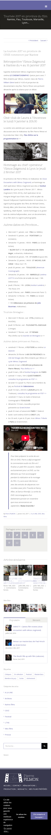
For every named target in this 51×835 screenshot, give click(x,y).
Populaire (14, 622)
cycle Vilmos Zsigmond (17, 361)
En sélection (18, 676)
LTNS (7, 725)
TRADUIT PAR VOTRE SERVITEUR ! (26, 580)
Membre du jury (10, 680)
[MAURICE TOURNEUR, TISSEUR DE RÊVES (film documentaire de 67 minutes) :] (16, 610)
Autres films (10, 706)
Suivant (43, 40)
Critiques (8, 676)
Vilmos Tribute (41, 418)
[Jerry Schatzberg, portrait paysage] (25, 610)
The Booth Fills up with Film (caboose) (28, 658)
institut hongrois (31, 372)
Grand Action (25, 407)
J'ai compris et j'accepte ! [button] (39, 815)
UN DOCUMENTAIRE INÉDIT (14, 580)
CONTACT (17, 787)
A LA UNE (34, 514)
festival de (24, 386)
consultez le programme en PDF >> (22, 379)
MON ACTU (22, 791)
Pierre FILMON (10, 514)
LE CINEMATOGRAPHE (19, 75)
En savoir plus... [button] (8, 829)
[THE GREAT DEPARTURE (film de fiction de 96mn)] (8, 610)
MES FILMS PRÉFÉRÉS (38, 791)
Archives (8, 700)
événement (31, 680)
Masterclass (39, 676)
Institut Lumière (37, 285)
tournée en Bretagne (31, 335)
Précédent (34, 40)
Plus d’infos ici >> (27, 368)
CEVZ (39, 514)
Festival (29, 676)
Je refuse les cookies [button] (21, 815)
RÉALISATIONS (29, 787)
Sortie (21, 680)
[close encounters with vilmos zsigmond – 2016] (42, 610)
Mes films (9, 731)
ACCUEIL (7, 787)
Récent (36, 622)
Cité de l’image (14, 358)
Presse (8, 737)
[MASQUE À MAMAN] (34, 610)
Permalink (12, 569)
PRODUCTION (10, 791)
